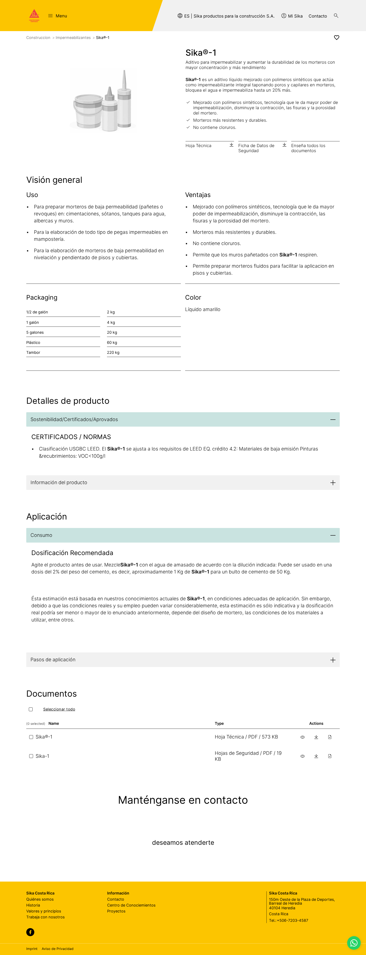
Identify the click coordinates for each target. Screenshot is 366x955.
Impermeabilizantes (74, 37)
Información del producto (58, 482)
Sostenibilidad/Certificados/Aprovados (74, 419)
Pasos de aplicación (52, 660)
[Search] (336, 15)
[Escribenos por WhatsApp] (354, 943)
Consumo (41, 535)
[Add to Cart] (329, 737)
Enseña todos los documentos (308, 148)
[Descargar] (316, 737)
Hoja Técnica (198, 145)
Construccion (38, 37)
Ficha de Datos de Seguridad (256, 148)
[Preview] (302, 737)
